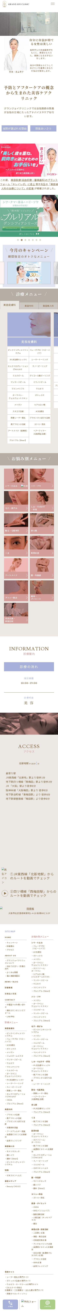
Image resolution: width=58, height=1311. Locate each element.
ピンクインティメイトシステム (18, 351)
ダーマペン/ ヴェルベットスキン (13, 1074)
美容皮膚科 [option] (9, 304)
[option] (29, 216)
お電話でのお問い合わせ (15, 1005)
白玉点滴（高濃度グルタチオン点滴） (41, 1254)
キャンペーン (12, 942)
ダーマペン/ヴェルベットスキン (39, 1135)
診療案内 (10, 946)
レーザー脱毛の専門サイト (18, 1277)
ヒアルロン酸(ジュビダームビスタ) (40, 975)
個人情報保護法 (13, 976)
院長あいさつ (43, 128)
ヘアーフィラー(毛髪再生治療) (40, 432)
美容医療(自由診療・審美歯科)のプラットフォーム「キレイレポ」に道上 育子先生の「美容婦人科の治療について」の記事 (29, 184)
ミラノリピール (39, 382)
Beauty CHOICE (13, 1186)
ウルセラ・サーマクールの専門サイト (22, 1284)
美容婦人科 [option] (48, 305)
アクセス (10, 950)
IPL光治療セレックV (18, 359)
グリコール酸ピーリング (40, 375)
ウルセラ (40, 388)
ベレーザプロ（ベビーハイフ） (40, 351)
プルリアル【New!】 (18, 440)
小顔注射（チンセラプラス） (41, 1218)
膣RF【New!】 (13, 1158)
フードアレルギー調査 (16, 1131)
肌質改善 (35, 1130)
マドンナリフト (18, 388)
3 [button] (25, 240)
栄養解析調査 (12, 1127)
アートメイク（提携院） (18, 430)
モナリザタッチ (13, 1151)
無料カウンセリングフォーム (15, 1011)
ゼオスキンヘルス (14, 1175)
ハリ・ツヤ (36, 996)
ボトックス (39, 395)
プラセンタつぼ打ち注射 (40, 417)
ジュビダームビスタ (15, 1056)
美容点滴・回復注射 (39, 1229)
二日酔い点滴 (38, 1233)
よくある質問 (12, 972)
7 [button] (40, 240)
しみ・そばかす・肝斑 (40, 1061)
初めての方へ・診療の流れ (15, 967)
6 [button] (36, 240)
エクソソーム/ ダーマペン (38, 969)
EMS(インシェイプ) (41, 1210)
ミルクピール (18, 375)
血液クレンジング (14, 1140)
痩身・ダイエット (38, 1203)
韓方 (35, 1223)
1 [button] (18, 240)
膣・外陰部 (36, 1177)
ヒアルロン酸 (39, 404)
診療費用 (9, 987)
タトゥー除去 (39, 424)
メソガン (18, 404)
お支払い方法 (10, 993)
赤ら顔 (34, 1104)
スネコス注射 (18, 411)
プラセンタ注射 (13, 1114)
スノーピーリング (39, 366)
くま (33, 1117)
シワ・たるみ (37, 942)
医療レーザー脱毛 (18, 417)
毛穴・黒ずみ (37, 1026)
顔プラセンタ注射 (18, 424)
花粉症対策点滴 (39, 1240)
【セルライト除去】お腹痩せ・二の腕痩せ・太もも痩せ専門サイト (24, 1288)
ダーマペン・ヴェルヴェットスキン (18, 396)
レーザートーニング (39, 359)
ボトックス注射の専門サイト (19, 1281)
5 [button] (33, 240)
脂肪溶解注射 (38, 1214)
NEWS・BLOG (11, 981)
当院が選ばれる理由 (15, 128)
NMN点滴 (37, 1262)
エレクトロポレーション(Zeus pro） (18, 367)
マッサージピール (18, 382)
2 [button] (22, 240)
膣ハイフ (10, 1155)
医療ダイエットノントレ (17, 1293)
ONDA (9, 1100)
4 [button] (29, 240)
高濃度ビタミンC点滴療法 (15, 1135)
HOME (8, 937)
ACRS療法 (40, 411)
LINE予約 (11, 1016)
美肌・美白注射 (39, 1236)
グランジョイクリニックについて (15, 961)
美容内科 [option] (29, 305)
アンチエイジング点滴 (42, 1244)
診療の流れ (29, 666)
